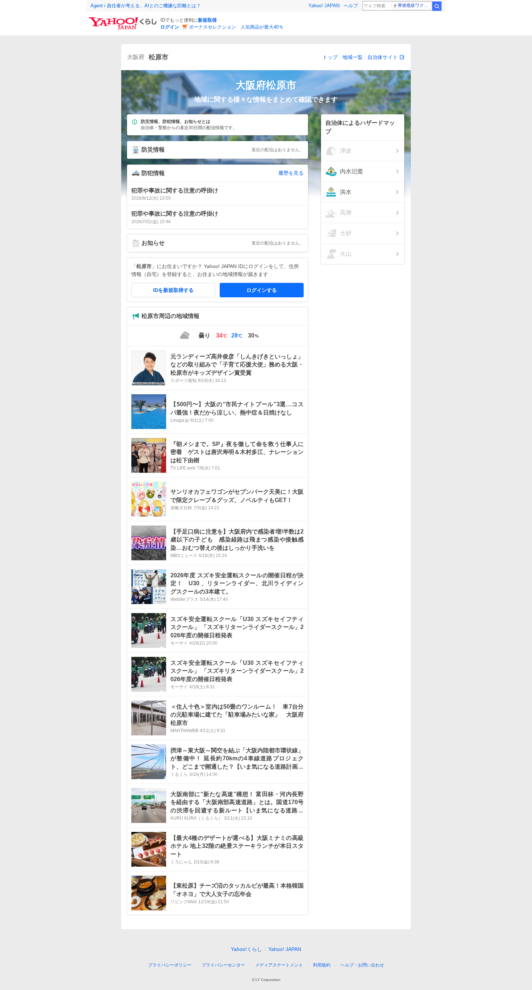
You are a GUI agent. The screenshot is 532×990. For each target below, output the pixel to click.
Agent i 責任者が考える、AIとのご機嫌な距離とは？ (145, 5)
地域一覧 (352, 57)
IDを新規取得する (173, 290)
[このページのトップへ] (397, 952)
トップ (330, 57)
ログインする (261, 290)
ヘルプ (351, 5)
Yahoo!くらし (246, 949)
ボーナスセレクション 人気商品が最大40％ (236, 27)
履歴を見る (291, 173)
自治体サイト (382, 57)
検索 (437, 6)
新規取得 (207, 20)
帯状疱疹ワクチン (414, 5)
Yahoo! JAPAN (323, 5)
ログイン (169, 27)
